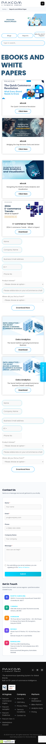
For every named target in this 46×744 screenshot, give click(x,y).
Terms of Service (23, 567)
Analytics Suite (37, 708)
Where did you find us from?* (13, 297)
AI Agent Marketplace (36, 700)
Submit (23, 574)
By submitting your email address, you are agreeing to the (21, 566)
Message (8, 546)
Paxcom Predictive (6, 714)
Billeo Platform (37, 704)
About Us (20, 699)
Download (23, 232)
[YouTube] (37, 670)
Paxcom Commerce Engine (7, 701)
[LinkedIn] (42, 670)
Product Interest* (8, 281)
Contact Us (21, 715)
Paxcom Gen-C (8, 719)
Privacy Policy (22, 706)
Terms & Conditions (21, 710)
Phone (7, 524)
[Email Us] (33, 670)
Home (4, 9)
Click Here (23, 111)
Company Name (10, 535)
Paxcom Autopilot (5, 708)
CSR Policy (21, 702)
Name (7, 503)
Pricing (34, 712)
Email (7, 514)
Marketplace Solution (7, 723)
